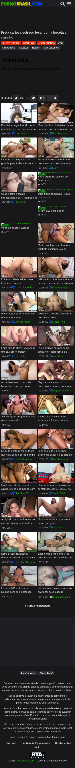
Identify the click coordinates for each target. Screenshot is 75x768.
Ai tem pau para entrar (51, 210)
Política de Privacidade (35, 742)
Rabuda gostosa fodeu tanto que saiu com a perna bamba (18, 452)
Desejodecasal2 (61, 596)
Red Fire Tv (22, 493)
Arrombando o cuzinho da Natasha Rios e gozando (16, 384)
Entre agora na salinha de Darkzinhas (53, 178)
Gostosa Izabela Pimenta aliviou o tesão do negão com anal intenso (18, 487)
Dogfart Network (61, 390)
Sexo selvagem (51, 48)
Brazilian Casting (25, 562)
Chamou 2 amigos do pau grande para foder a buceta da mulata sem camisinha (19, 161)
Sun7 (55, 167)
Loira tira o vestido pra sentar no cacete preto (55, 315)
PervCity (20, 356)
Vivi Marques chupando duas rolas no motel (18, 418)
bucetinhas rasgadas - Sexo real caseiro (54, 195)
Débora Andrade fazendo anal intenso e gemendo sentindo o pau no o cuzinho (55, 281)
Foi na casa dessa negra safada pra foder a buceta (53, 418)
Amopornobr (22, 321)
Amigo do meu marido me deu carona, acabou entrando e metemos (18, 521)
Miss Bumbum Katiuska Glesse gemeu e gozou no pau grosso (56, 127)
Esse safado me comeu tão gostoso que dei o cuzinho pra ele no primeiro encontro (55, 556)
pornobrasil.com (25, 760)
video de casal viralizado (15, 227)
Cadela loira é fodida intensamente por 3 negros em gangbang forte (19, 196)
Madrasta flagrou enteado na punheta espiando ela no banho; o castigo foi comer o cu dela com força (54, 247)
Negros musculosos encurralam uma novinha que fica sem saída (55, 384)
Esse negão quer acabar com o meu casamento (18, 315)
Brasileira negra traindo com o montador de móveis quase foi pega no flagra (18, 127)
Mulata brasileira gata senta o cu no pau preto (55, 521)
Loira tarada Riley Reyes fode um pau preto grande (18, 349)
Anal (60, 43)
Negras (36, 48)
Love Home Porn (25, 287)
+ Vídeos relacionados (37, 605)
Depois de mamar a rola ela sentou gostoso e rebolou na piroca (54, 487)
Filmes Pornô (46, 673)
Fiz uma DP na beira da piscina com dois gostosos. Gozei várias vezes (16, 590)
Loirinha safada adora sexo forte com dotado (17, 281)
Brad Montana (48, 43)
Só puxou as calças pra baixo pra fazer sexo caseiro (55, 590)
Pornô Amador (28, 673)
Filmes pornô (8, 48)
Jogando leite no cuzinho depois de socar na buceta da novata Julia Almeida (55, 453)
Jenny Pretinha (11, 43)
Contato (11, 742)
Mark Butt (29, 43)
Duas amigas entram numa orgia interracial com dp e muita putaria (53, 350)
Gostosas (23, 48)
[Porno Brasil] (21, 4)
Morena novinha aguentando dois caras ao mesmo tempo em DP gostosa (54, 161)
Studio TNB (58, 321)
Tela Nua (20, 133)
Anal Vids (20, 202)
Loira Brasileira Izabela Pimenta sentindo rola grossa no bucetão (18, 556)
